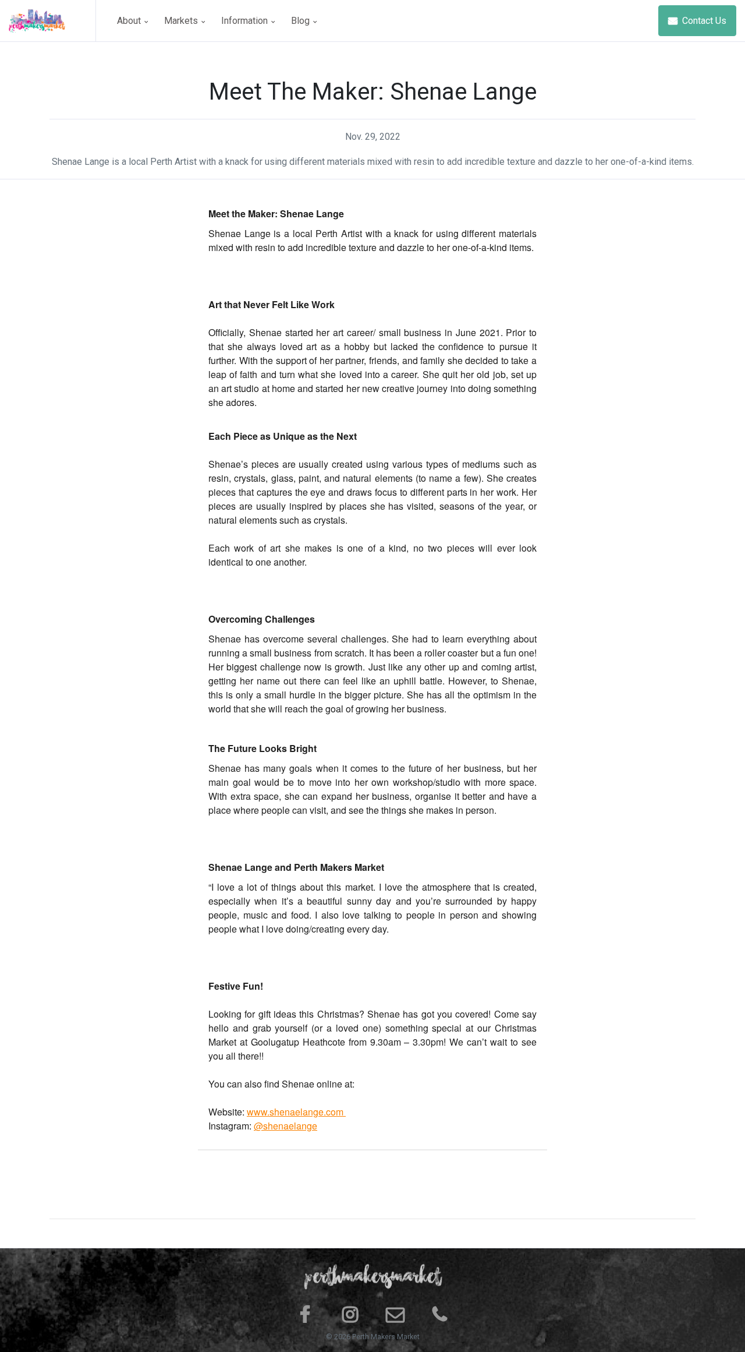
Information (245, 20)
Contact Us (703, 20)
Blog (301, 20)
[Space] (52, 20)
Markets (182, 20)
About (130, 20)
